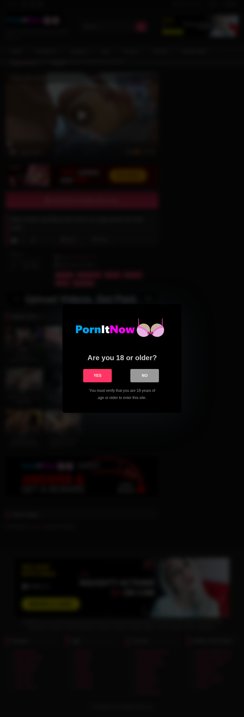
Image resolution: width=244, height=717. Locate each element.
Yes (98, 376)
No (144, 376)
